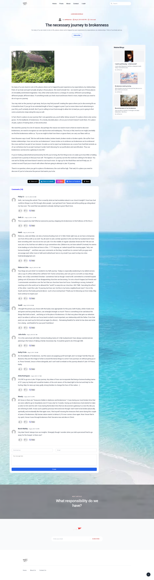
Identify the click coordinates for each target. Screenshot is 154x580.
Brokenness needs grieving (123, 86)
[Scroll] (148, 574)
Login (84, 3)
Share (61, 181)
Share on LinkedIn (48, 181)
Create (54, 469)
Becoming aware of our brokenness (125, 108)
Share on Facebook (74, 181)
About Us (33, 570)
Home (54, 3)
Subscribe (77, 35)
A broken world (77, 14)
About (68, 3)
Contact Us (42, 570)
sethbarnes (68, 19)
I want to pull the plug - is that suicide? (126, 64)
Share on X (34, 181)
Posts (61, 3)
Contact (76, 3)
